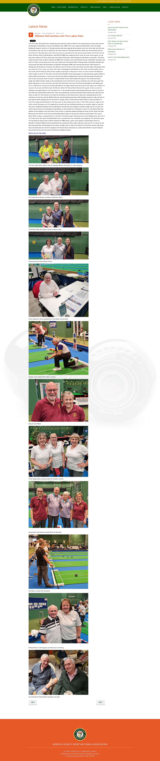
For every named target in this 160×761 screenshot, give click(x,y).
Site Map (66, 751)
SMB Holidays (95, 7)
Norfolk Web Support (87, 756)
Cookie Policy (75, 751)
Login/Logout (86, 751)
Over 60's (83, 7)
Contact (125, 7)
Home (53, 7)
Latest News (61, 7)
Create (94, 751)
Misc (104, 7)
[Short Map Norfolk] (80, 734)
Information (72, 7)
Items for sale (114, 7)
